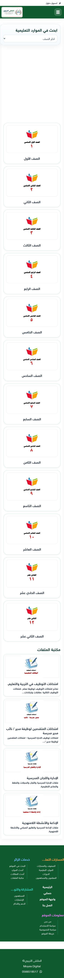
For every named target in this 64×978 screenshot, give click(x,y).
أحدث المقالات (17, 874)
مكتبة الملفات (17, 877)
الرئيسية (47, 886)
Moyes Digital (32, 965)
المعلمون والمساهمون (46, 877)
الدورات (46, 874)
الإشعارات (19, 899)
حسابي (47, 892)
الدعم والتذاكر (19, 903)
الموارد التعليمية (46, 870)
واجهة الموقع (47, 899)
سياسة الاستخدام (48, 925)
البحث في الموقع (17, 865)
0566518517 (30, 971)
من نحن (47, 921)
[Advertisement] (32, 84)
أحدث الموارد (17, 870)
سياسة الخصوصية (47, 929)
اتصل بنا (47, 905)
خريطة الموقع (48, 933)
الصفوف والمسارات (46, 865)
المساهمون (19, 895)
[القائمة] (58, 12)
